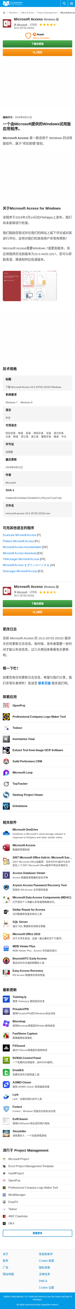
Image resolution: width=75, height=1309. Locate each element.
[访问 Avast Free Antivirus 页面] (37, 36)
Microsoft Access (36, 19)
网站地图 (8, 1274)
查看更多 (37, 1233)
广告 (5, 1267)
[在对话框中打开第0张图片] (30, 286)
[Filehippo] (12, 3)
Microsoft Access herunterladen (22, 547)
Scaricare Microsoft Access (19, 535)
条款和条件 (46, 1254)
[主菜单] (71, 3)
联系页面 (44, 683)
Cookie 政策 (46, 1260)
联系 (5, 1260)
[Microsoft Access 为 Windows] (7, 23)
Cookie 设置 (46, 1287)
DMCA (43, 1281)
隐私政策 (44, 1267)
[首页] (4, 12)
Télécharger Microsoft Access (21, 559)
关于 (5, 1254)
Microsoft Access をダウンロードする (26, 565)
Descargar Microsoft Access (20, 571)
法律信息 (44, 1274)
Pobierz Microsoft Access (18, 541)
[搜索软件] (64, 3)
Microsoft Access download (19, 553)
